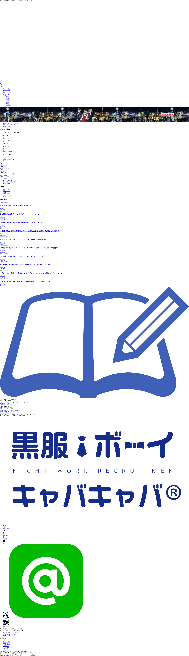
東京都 (7, 96)
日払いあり (10, 410)
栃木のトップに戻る (5, 168)
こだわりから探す (4, 176)
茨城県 (7, 103)
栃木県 (7, 98)
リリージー (12, 413)
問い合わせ (10, 655)
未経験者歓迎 (3, 410)
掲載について (6, 191)
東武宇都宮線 (8, 407)
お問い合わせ (6, 192)
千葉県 (7, 102)
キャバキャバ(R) (15, 651)
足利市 (10, 404)
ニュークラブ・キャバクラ (7, 402)
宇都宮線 (2, 407)
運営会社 (5, 196)
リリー (7, 413)
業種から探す (3, 175)
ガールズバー (18, 402)
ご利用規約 (6, 193)
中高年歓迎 (16, 410)
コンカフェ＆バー (26, 402)
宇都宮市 (2, 404)
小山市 (7, 404)
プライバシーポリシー (9, 195)
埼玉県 (7, 99)
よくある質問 (6, 189)
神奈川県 (8, 105)
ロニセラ (2, 413)
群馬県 (7, 101)
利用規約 (16, 655)
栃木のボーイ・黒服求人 (167, 114)
